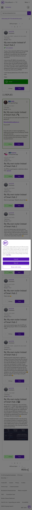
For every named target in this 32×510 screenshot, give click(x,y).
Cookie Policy (8, 254)
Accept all (16, 259)
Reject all (16, 263)
